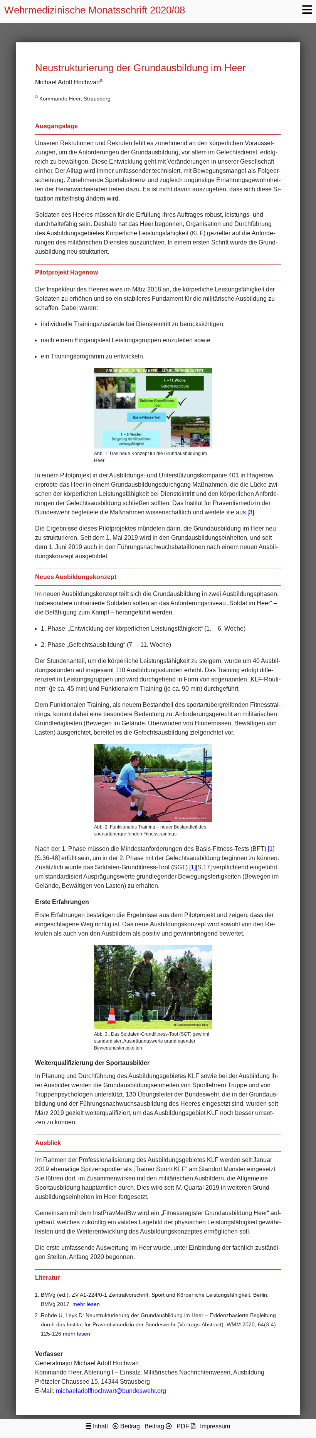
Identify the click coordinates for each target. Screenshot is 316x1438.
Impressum (215, 1426)
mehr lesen (86, 1304)
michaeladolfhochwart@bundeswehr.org (111, 1391)
